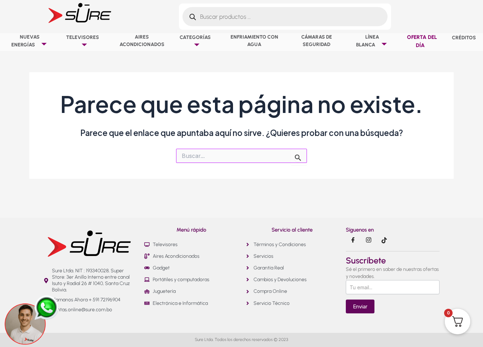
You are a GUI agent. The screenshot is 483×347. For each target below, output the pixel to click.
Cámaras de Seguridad (316, 40)
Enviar (360, 306)
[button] (37, 44)
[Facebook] (353, 240)
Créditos (464, 38)
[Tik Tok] (384, 240)
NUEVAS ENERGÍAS (25, 41)
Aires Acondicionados (142, 40)
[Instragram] (368, 240)
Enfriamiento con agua (254, 40)
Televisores (82, 37)
